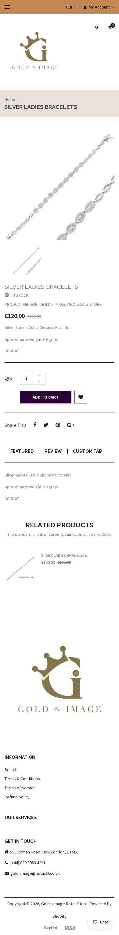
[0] (109, 28)
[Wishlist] (80, 397)
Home (10, 99)
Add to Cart (46, 397)
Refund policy (17, 797)
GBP (63, 7)
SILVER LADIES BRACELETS (64, 555)
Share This (16, 425)
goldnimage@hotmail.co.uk (35, 873)
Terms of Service (20, 787)
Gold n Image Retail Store (64, 903)
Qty (8, 378)
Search (11, 769)
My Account (99, 7)
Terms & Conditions (22, 778)
